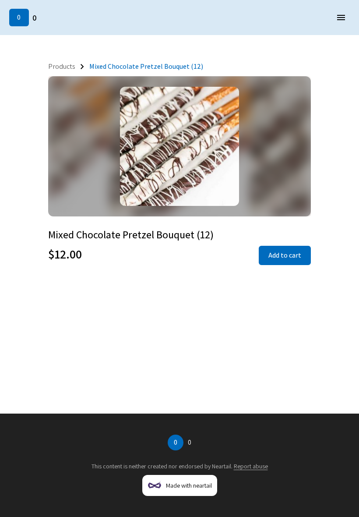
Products (61, 66)
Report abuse (251, 466)
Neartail (221, 466)
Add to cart (284, 255)
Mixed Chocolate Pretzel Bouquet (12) (146, 66)
